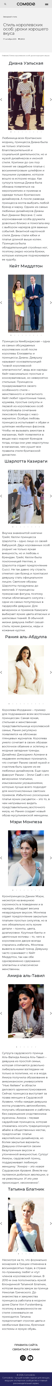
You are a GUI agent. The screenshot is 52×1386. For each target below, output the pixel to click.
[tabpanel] (26, 101)
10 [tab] (43, 704)
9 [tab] (41, 132)
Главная (5, 55)
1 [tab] (11, 132)
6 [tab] (30, 132)
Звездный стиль (10, 17)
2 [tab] (14, 132)
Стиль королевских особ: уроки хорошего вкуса (29, 55)
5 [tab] (26, 132)
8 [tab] (37, 132)
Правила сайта (26, 1344)
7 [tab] (33, 132)
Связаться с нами (26, 1349)
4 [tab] (22, 132)
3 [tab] (18, 132)
